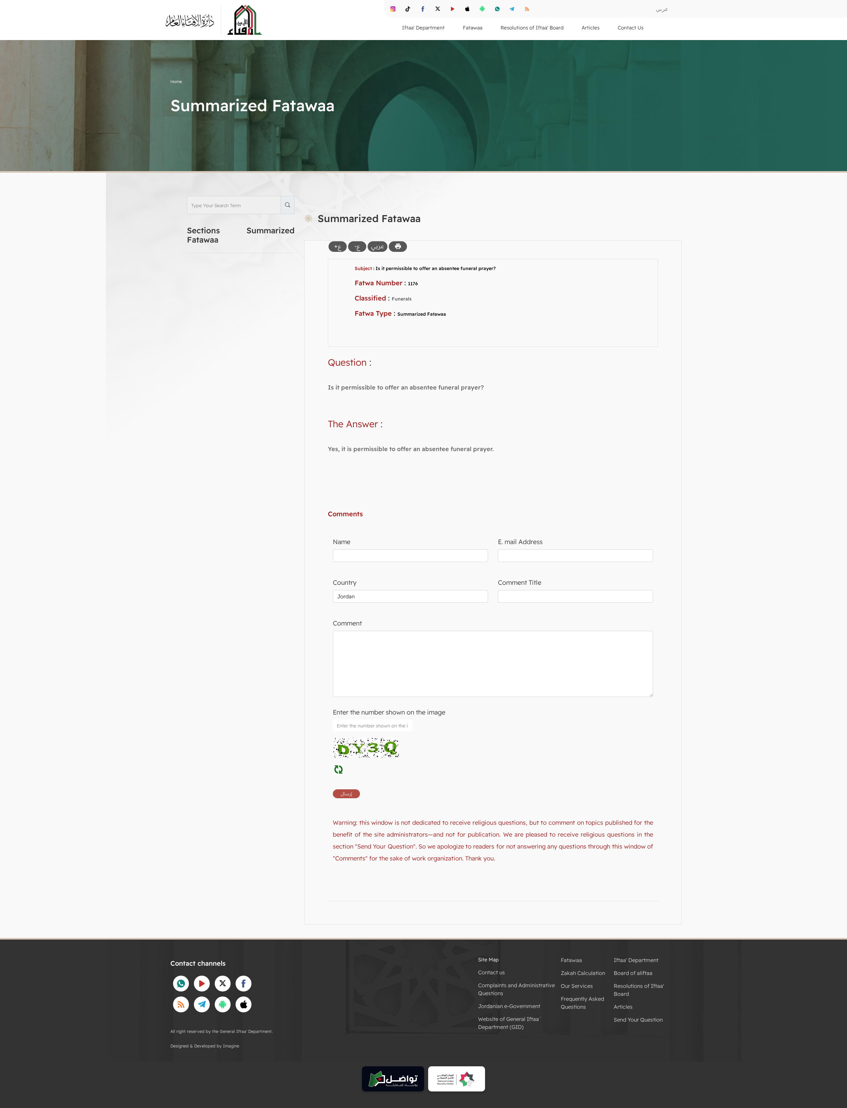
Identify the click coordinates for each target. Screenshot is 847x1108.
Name (341, 542)
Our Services (577, 986)
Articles (623, 1006)
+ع (337, 246)
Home (176, 81)
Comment (347, 623)
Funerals (402, 299)
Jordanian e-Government (509, 1006)
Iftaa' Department (636, 960)
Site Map (488, 959)
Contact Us (631, 27)
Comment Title (519, 582)
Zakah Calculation (583, 973)
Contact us (491, 972)
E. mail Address (520, 542)
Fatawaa (571, 960)
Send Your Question (638, 1019)
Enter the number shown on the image (389, 712)
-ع (357, 246)
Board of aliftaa (633, 973)
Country (345, 582)
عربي (662, 9)
